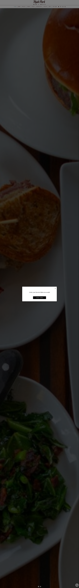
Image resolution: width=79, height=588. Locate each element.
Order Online (39, 297)
